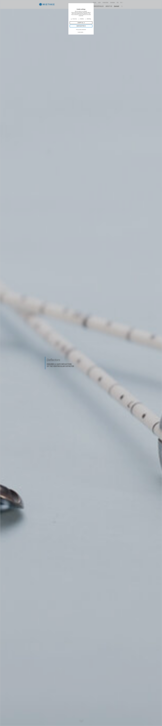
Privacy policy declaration (81, 29)
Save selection (81, 26)
